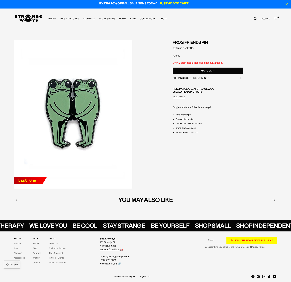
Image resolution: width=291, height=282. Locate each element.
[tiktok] (269, 276)
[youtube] (274, 276)
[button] (265, 18)
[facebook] (253, 276)
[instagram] (264, 276)
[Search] (255, 19)
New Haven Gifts (108, 263)
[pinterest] (258, 276)
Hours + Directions (109, 249)
